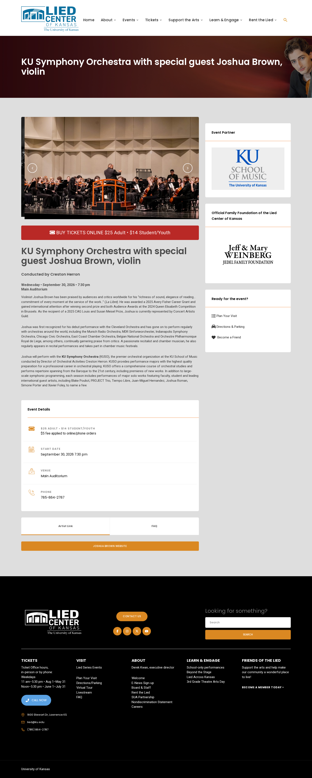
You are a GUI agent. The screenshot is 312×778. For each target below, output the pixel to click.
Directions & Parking (230, 327)
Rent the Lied (261, 19)
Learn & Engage (224, 19)
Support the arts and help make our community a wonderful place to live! (265, 672)
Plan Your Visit (226, 316)
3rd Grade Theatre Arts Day (206, 682)
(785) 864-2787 (37, 730)
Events (129, 19)
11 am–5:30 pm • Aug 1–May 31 (43, 682)
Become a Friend (228, 337)
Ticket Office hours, (34, 667)
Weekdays (28, 677)
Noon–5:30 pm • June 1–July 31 (43, 686)
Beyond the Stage (199, 672)
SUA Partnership (143, 697)
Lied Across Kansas (201, 677)
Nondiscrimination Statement (152, 702)
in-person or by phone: (37, 672)
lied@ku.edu (35, 722)
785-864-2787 (53, 497)
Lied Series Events (89, 667)
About (106, 19)
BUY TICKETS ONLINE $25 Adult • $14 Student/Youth (112, 232)
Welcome (138, 678)
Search (248, 634)
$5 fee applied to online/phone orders (68, 433)
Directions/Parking (89, 683)
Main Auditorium (54, 476)
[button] (285, 20)
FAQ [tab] (154, 526)
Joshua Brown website (110, 546)
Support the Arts (184, 19)
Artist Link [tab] (65, 526)
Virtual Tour (84, 688)
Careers (137, 707)
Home (88, 19)
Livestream (84, 692)
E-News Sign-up (143, 683)
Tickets (151, 19)
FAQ (79, 697)
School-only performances (205, 667)
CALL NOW (39, 700)
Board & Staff (141, 688)
